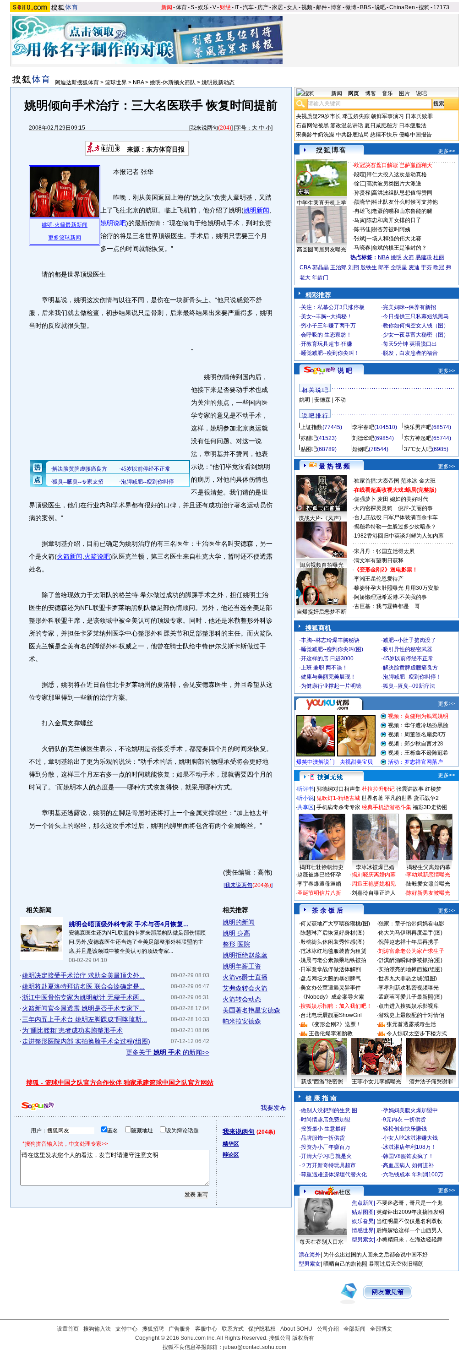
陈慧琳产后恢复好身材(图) (332, 933)
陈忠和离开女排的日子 (393, 220)
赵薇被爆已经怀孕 (319, 874)
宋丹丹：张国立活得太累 (384, 551)
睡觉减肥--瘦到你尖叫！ (330, 353)
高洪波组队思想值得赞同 (402, 193)
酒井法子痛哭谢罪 (431, 1081)
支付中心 (126, 1329)
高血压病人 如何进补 (408, 1165)
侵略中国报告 (415, 134)
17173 (441, 7)
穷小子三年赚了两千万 (328, 325)
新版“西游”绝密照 (322, 1081)
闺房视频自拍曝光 (322, 565)
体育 (181, 7)
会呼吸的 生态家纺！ (326, 335)
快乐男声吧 (417, 427)
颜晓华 (362, 202)
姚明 (396, 257)
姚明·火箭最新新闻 (64, 225)
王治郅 (338, 267)
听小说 (305, 798)
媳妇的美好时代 (409, 499)
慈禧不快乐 (384, 134)
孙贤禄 (362, 193)
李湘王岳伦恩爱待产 (379, 579)
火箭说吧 (97, 556)
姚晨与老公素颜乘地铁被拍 (333, 960)
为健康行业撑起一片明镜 (331, 686)
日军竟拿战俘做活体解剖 (330, 969)
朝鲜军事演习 (387, 116)
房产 (262, 7)
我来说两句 (204, 128)
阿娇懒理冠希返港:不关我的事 (390, 597)
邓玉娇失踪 (356, 116)
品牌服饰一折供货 (323, 1138)
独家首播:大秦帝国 (376, 481)
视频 (306, 7)
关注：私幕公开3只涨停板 (333, 307)
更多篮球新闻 (64, 237)
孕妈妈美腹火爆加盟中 (410, 1110)
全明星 (399, 267)
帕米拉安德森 (242, 1021)
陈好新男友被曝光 (428, 893)
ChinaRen (402, 7)
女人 (292, 7)
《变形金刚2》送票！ (335, 1024)
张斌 (359, 238)
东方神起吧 (417, 438)
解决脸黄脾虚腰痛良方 (410, 667)
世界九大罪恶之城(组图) (407, 978)
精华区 (231, 1144)
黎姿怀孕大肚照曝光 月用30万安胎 (396, 588)
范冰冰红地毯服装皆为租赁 (333, 951)
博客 (336, 7)
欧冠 (438, 267)
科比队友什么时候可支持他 (405, 202)
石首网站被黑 (312, 125)
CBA (305, 267)
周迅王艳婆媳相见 (374, 884)
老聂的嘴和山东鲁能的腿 (402, 211)
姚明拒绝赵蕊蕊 (245, 955)
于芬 (426, 267)
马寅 (359, 220)
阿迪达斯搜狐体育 (77, 82)
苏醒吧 (308, 438)
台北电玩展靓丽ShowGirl (331, 1015)
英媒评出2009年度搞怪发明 (410, 1212)
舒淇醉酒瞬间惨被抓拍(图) (410, 960)
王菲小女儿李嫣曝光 (376, 1081)
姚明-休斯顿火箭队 (173, 82)
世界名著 (372, 798)
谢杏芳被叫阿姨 (391, 229)
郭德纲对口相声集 (338, 789)
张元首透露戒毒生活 (411, 1024)
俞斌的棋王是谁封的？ (399, 248)
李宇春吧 (363, 427)
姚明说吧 (113, 223)
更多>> (446, 151)
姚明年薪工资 (242, 966)
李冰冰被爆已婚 (375, 867)
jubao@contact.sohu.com (254, 1347)
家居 (277, 7)
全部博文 (381, 1329)
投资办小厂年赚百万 (325, 1147)
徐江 (359, 183)
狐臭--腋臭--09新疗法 (409, 686)
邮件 (321, 7)
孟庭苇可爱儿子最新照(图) (410, 997)
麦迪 (414, 267)
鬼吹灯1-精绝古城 (338, 798)
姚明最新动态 (218, 82)
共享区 (305, 807)
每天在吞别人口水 (322, 1242)
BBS (365, 7)
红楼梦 (433, 789)
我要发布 (273, 1107)
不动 (340, 400)
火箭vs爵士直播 (245, 977)
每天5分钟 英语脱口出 (410, 344)
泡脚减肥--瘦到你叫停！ (412, 677)
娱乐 (203, 7)
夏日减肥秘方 (381, 125)
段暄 (359, 174)
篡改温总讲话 (346, 125)
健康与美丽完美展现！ (328, 677)
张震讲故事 (410, 789)
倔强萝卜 (365, 499)
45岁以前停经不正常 (408, 658)
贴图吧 (308, 449)
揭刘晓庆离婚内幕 (374, 874)
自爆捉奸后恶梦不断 (321, 612)
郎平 (383, 267)
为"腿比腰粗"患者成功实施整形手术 (72, 1030)
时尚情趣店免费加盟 (325, 1119)
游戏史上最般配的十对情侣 (411, 1015)
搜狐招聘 (153, 1329)
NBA (138, 82)
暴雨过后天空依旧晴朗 (396, 1264)
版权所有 (303, 1338)
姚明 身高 (236, 933)
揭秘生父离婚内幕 (429, 867)
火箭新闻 (69, 556)
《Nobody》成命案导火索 (332, 997)
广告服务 (180, 1329)
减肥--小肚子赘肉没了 (409, 640)
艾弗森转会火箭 (245, 988)
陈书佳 (362, 229)
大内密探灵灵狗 (373, 508)
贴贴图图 (363, 1212)
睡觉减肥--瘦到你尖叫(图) (332, 649)
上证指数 (311, 427)
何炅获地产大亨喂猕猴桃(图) (335, 923)
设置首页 (68, 1329)
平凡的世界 (398, 798)
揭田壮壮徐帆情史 (322, 867)
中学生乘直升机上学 (321, 203)
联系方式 (233, 1329)
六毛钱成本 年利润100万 (413, 1174)
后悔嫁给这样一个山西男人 (409, 1230)
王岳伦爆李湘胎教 (331, 1033)
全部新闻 (354, 1329)
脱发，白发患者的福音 (410, 353)
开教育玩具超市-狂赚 (326, 344)
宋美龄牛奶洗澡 (315, 134)
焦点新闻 (363, 1203)
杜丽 (438, 257)
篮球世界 (116, 82)
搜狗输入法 (97, 1329)
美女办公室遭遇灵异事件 (330, 987)
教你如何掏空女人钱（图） (416, 325)
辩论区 (231, 1155)
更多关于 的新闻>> (167, 1052)
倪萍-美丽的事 (415, 508)
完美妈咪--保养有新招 (409, 307)
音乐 (387, 93)
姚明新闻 (256, 210)
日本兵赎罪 (419, 116)
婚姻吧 (360, 449)
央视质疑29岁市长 (318, 116)
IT (236, 7)
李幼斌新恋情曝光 (428, 874)
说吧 (380, 7)
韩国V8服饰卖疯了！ (408, 1156)
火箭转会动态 (242, 999)
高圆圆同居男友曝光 (321, 249)
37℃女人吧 (418, 449)
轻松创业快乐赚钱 (405, 1129)
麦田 (382, 499)
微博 (350, 7)
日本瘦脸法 (412, 125)
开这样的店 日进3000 (327, 658)
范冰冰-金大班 (418, 481)
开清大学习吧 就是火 (326, 1156)
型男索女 (363, 1239)
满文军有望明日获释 (379, 560)
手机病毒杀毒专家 (338, 807)
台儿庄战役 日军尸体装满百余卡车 (396, 517)
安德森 (322, 400)
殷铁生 (368, 267)
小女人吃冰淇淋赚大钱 (410, 1138)
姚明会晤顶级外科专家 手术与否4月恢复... (129, 924)
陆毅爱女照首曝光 (428, 884)
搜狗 (424, 7)
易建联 (423, 257)
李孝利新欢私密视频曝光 (408, 987)
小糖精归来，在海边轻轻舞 (409, 1239)
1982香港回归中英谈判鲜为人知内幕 (399, 536)
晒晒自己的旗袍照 (345, 1264)
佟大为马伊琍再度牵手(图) (410, 933)
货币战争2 (426, 798)
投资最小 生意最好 (323, 1129)
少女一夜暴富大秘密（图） (416, 335)
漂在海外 (310, 1254)
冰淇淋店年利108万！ (409, 1147)
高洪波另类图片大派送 (393, 183)
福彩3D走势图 (430, 807)
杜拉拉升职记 (378, 789)
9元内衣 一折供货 (404, 1119)
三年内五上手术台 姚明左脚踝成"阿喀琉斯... (84, 1019)
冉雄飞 (362, 211)
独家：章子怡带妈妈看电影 (411, 923)
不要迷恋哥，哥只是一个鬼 (409, 1203)
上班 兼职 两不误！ (324, 667)
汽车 (248, 7)
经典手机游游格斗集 (386, 807)
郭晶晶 (320, 267)
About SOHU (296, 1329)
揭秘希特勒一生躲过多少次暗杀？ (395, 526)
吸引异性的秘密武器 (407, 649)
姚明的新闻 (239, 922)
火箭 (408, 257)
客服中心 (206, 1329)
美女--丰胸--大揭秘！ (326, 316)
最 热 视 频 (334, 466)
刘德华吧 (363, 438)
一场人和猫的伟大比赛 (393, 238)
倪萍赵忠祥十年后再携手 (408, 942)
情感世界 (363, 1230)
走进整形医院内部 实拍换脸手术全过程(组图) (86, 1041)
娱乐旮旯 (363, 1221)
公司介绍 (328, 1329)
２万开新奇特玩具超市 (328, 1165)
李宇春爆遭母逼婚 (319, 884)
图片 (404, 93)
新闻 (166, 7)
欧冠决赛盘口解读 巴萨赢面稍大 (393, 165)
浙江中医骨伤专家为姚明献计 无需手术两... (83, 997)
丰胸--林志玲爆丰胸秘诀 (330, 640)
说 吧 (345, 370)
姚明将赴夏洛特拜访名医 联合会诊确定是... (83, 986)
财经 (225, 7)
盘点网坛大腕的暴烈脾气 (330, 978)
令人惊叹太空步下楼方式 (417, 1033)
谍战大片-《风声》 (321, 518)
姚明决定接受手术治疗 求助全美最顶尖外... (83, 975)
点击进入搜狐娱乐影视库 (408, 1006)
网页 (353, 93)
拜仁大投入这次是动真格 (396, 174)
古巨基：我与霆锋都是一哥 (387, 606)
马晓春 (362, 248)
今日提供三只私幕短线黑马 (416, 316)
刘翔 (353, 267)
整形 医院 (236, 944)
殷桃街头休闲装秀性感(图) (332, 942)
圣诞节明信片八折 (319, 893)
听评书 (305, 789)
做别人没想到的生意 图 (329, 1110)
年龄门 (320, 277)
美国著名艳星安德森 (251, 1010)
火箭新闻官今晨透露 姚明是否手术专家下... (83, 1008)
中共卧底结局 (352, 134)
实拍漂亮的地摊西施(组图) (410, 969)
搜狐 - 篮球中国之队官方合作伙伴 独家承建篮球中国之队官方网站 (119, 1082)
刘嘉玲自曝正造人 (374, 893)
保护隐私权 (262, 1329)
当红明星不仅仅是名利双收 (409, 1221)
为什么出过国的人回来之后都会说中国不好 (375, 1254)
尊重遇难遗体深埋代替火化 (334, 1174)
